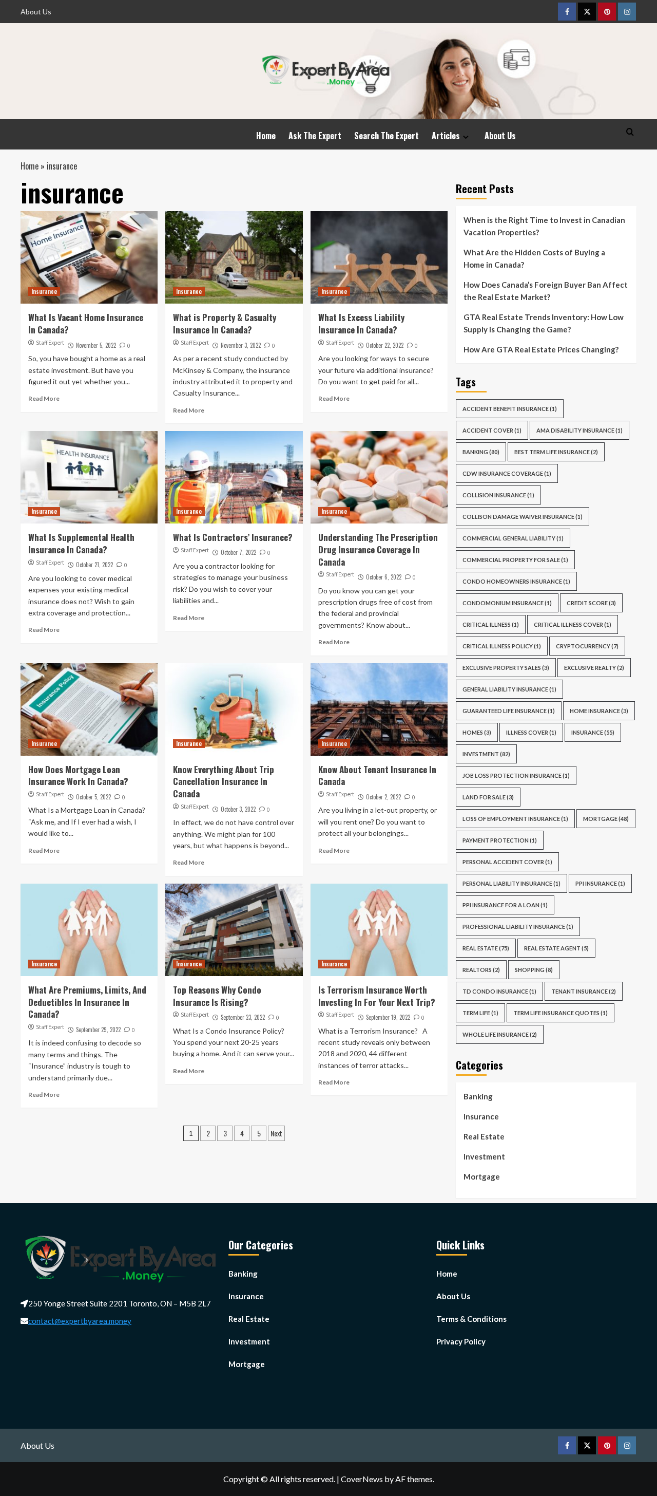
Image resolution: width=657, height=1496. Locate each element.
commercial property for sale (515, 559)
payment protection (499, 840)
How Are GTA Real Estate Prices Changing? (541, 349)
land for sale (488, 797)
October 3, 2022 (238, 809)
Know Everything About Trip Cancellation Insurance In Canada (223, 781)
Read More (44, 398)
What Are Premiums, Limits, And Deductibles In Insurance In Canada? (87, 1002)
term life (480, 1012)
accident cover (491, 430)
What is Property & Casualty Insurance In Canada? (224, 323)
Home (266, 135)
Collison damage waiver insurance (522, 516)
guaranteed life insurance (508, 710)
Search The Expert (386, 135)
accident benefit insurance (509, 408)
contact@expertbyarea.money (79, 1320)
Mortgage (481, 1176)
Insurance (44, 291)
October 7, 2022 (238, 552)
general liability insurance (509, 689)
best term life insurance (556, 451)
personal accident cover (507, 861)
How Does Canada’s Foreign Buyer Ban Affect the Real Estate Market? (545, 291)
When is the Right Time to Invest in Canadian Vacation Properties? (544, 226)
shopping (534, 969)
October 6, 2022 (383, 577)
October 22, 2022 (384, 345)
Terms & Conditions (471, 1318)
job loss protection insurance (516, 775)
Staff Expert (50, 342)
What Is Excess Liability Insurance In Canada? (361, 323)
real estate (485, 948)
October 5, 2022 (93, 797)
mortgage (606, 818)
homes (476, 732)
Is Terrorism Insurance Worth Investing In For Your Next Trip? (376, 995)
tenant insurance (583, 991)
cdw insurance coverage (506, 473)
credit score (591, 603)
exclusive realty (594, 667)
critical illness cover (572, 624)
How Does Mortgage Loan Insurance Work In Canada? (79, 775)
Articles (446, 135)
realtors (481, 969)
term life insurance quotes (560, 1012)
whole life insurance (499, 1034)
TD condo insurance (499, 991)
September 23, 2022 (243, 1017)
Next (276, 1133)
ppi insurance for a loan (505, 905)
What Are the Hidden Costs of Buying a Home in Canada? (534, 258)
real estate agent (556, 948)
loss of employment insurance (515, 818)
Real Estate (484, 1136)
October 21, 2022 (94, 564)
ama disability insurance (579, 430)
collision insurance (498, 495)
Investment (486, 754)
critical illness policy (501, 646)
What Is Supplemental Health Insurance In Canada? (81, 543)
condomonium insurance (507, 603)
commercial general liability (513, 538)
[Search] (630, 132)
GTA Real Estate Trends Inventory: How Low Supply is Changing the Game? (543, 323)
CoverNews (362, 1479)
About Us (36, 11)
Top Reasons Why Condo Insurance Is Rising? (217, 995)
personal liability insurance (511, 883)
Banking (480, 451)
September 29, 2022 (98, 1029)
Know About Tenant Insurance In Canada (377, 775)
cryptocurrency (587, 646)
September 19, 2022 (388, 1017)
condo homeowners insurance (516, 581)
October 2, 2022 (383, 797)
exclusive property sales (505, 667)
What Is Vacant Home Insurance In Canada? (85, 323)
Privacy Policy (461, 1341)
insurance (592, 732)
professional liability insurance (517, 926)
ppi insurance (600, 883)
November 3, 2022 (241, 345)
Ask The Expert (314, 135)
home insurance (599, 710)
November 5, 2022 (96, 345)
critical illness (490, 624)
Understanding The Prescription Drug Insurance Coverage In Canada (378, 549)
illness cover (531, 732)
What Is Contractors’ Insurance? (234, 537)
